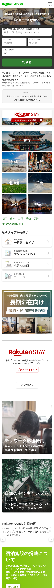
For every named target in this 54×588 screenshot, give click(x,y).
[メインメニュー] (50, 4)
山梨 (20, 218)
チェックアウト (35, 39)
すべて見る (26, 560)
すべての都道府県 (11, 224)
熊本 (12, 218)
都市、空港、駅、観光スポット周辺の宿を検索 (21, 29)
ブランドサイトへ (26, 369)
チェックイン (8, 39)
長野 (36, 218)
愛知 (28, 218)
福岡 (4, 218)
